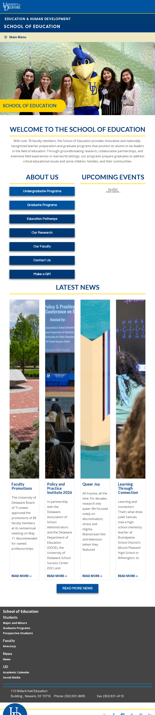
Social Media (11, 677)
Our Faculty (42, 246)
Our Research (42, 232)
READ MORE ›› (22, 576)
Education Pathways (42, 219)
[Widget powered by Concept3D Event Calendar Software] (113, 190)
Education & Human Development (38, 19)
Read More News (77, 588)
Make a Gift (42, 274)
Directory (9, 646)
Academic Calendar (16, 672)
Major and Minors (15, 623)
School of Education (20, 611)
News (7, 659)
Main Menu (17, 37)
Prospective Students (18, 633)
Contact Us (42, 260)
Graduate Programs (42, 205)
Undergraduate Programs (42, 191)
